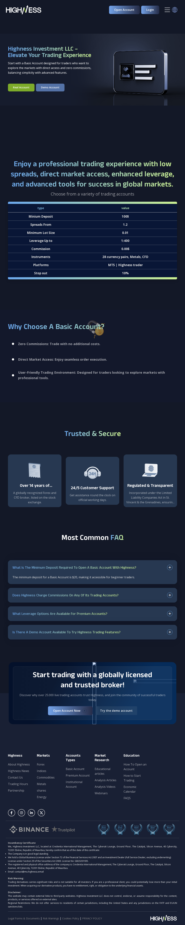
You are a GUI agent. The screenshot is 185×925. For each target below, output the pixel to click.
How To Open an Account (135, 766)
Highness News (18, 771)
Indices (41, 771)
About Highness (19, 764)
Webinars (101, 793)
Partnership (16, 790)
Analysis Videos (105, 787)
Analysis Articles (105, 780)
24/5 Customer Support (92, 488)
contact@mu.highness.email (29, 871)
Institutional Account (74, 784)
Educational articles (102, 771)
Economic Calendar (130, 789)
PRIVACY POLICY (92, 918)
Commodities (46, 777)
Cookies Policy (71, 918)
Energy (41, 797)
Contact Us (15, 777)
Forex (40, 764)
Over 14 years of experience (35, 489)
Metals (41, 784)
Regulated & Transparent (150, 486)
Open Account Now (66, 711)
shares (41, 790)
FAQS (127, 798)
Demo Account (50, 87)
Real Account (21, 87)
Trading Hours (18, 784)
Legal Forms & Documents (24, 918)
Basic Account (75, 769)
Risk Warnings (51, 918)
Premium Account (78, 775)
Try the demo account (116, 711)
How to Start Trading (132, 778)
